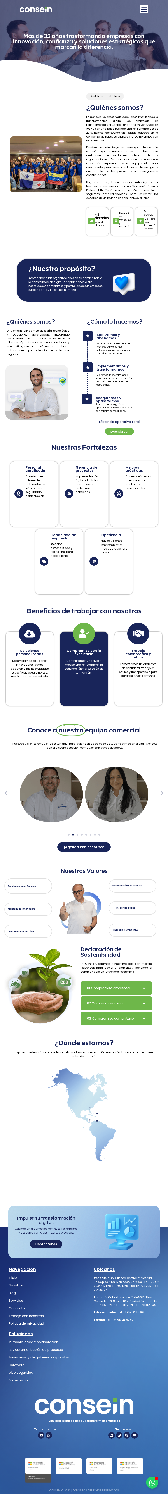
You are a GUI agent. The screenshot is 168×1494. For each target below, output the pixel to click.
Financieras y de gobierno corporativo (39, 1357)
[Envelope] (41, 1435)
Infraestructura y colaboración (33, 1342)
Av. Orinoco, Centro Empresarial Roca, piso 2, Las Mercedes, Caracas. (123, 1280)
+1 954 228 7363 (133, 1312)
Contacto (17, 1308)
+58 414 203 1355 (116, 1286)
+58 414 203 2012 (140, 1286)
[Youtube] (134, 1435)
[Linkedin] (111, 1435)
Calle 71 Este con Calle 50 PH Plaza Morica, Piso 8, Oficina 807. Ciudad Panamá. (123, 1299)
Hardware (16, 1365)
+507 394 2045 (146, 1305)
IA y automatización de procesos (36, 1349)
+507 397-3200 (104, 1305)
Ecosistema (18, 1380)
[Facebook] (127, 1435)
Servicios (16, 1300)
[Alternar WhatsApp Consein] (152, 1483)
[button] (6, 793)
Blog (12, 1293)
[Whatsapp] (49, 1435)
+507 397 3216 (125, 1305)
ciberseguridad (21, 1372)
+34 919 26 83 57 (122, 1320)
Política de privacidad (26, 1323)
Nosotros (16, 1285)
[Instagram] (119, 1435)
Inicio (13, 1277)
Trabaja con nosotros (26, 1315)
